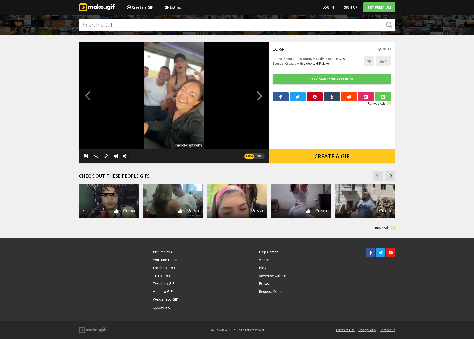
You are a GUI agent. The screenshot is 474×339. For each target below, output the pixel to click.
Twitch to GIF (163, 283)
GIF (259, 156)
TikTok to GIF (164, 275)
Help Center (268, 252)
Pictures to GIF (165, 252)
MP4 (249, 156)
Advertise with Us (273, 275)
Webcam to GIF (165, 299)
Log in (328, 7)
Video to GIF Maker (317, 63)
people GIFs (336, 59)
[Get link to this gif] (106, 156)
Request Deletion (273, 291)
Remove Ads (377, 103)
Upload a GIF (163, 307)
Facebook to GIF (166, 267)
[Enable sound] (125, 156)
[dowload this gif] (96, 156)
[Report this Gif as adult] (115, 156)
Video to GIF (163, 291)
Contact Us (387, 330)
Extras (175, 7)
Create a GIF (142, 7)
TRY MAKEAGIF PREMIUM (332, 79)
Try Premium (379, 7)
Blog (262, 267)
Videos (264, 260)
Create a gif (332, 156)
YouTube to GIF (165, 260)
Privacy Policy (367, 330)
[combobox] (237, 25)
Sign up (350, 7)
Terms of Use (345, 330)
